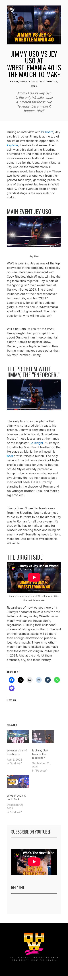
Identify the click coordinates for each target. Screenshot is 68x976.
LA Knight (36, 443)
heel (10, 456)
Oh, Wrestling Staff (29, 81)
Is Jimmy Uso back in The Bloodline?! (40, 754)
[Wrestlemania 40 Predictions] (18, 736)
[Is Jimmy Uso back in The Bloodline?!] (43, 736)
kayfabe (12, 145)
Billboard (47, 132)
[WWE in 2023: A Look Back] (18, 781)
